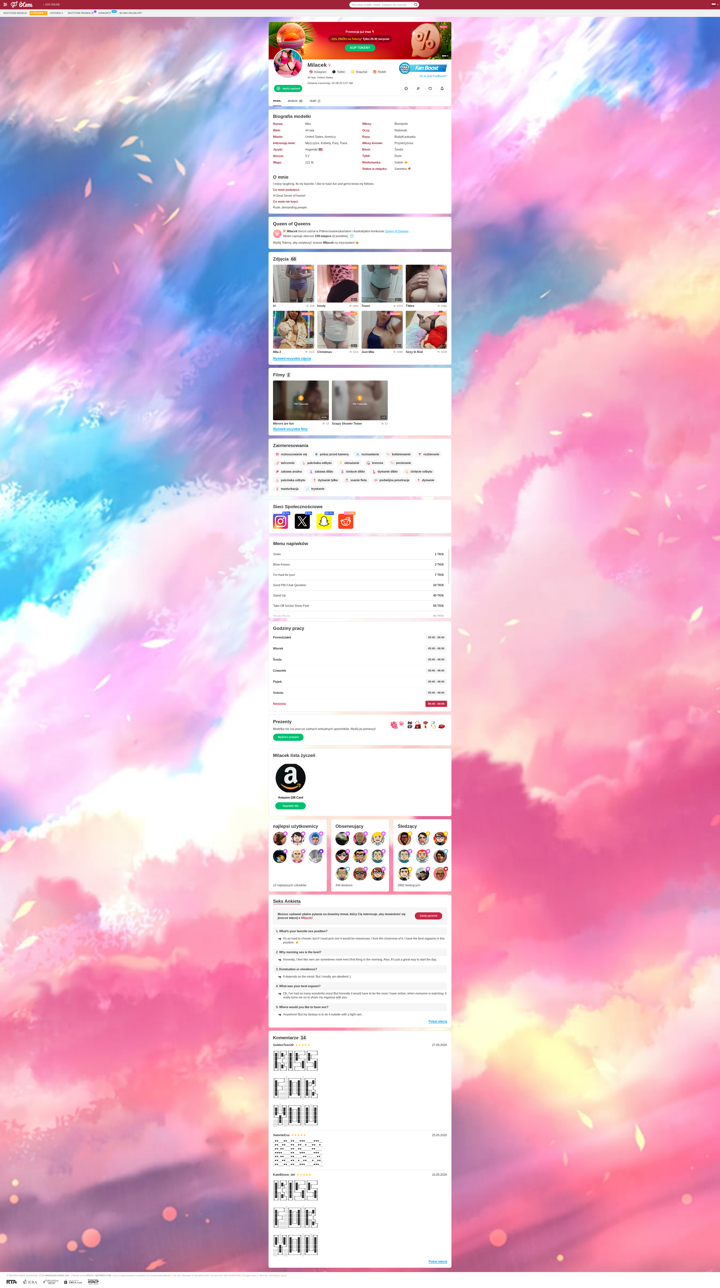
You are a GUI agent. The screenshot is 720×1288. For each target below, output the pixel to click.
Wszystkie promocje (81, 13)
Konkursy (104, 13)
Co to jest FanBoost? (433, 75)
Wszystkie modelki (15, 13)
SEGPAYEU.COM (103, 1275)
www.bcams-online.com (57, 1275)
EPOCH (90, 1275)
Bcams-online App (131, 13)
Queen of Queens (396, 231)
